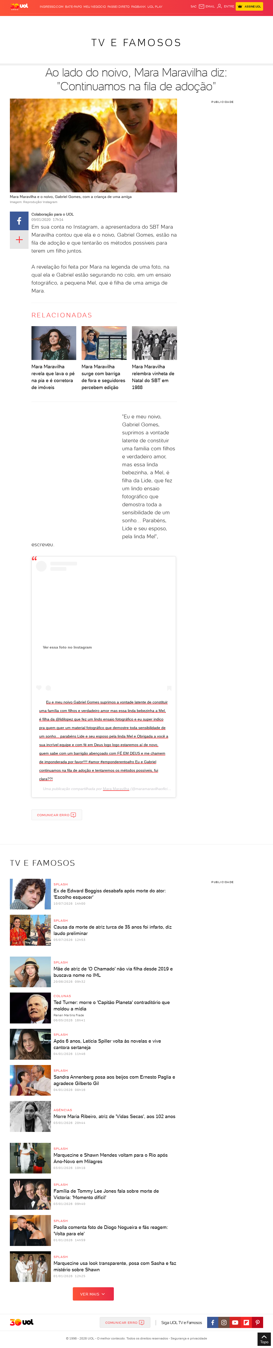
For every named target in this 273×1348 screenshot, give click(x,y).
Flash (24, 21)
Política (68, 21)
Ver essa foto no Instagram (67, 647)
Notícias (53, 21)
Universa (152, 21)
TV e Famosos (136, 42)
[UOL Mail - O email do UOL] (206, 6)
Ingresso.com (51, 7)
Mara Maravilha (116, 789)
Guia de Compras (256, 21)
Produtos (11, 21)
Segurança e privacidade (188, 1338)
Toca (237, 21)
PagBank (138, 7)
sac (194, 6)
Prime (228, 21)
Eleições (37, 21)
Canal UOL (197, 21)
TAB (220, 21)
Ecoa (183, 21)
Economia (97, 21)
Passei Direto (118, 7)
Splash (137, 21)
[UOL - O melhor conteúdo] (19, 6)
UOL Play (154, 7)
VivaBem (166, 21)
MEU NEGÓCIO (94, 7)
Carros (82, 21)
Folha (111, 21)
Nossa (211, 21)
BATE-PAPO (73, 7)
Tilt (176, 21)
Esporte (124, 21)
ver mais (89, 1294)
